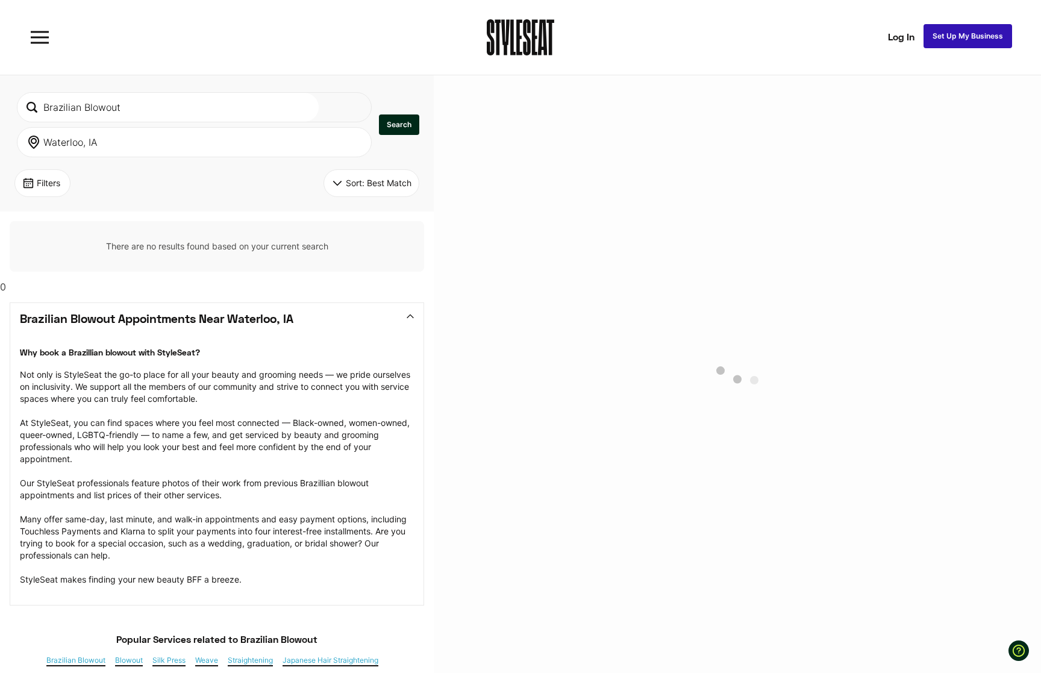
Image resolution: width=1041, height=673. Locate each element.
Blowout (129, 660)
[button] (399, 124)
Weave (206, 660)
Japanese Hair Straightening (330, 660)
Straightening (250, 660)
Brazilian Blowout (75, 660)
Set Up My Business (968, 35)
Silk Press (169, 660)
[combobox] (168, 107)
